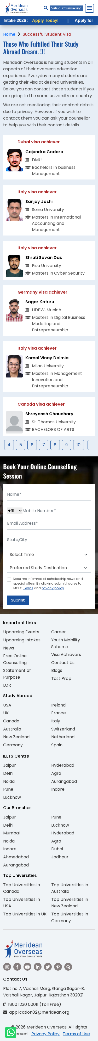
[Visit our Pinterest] (58, 967)
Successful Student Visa (47, 34)
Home (9, 34)
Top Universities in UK (25, 914)
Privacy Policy (45, 1034)
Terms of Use (76, 1034)
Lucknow (12, 797)
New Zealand (16, 737)
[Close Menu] (89, 8)
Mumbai (11, 833)
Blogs (56, 670)
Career (58, 632)
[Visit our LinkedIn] (38, 967)
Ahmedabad (16, 857)
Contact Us (62, 663)
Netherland (62, 737)
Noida (9, 781)
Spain (56, 745)
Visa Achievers (66, 655)
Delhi (8, 773)
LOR (7, 685)
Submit (18, 600)
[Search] (46, 8)
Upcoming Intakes (22, 640)
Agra (56, 773)
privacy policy (53, 588)
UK (6, 713)
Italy (55, 721)
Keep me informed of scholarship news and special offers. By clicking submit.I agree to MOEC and (48, 583)
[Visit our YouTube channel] (27, 967)
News (8, 648)
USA (7, 705)
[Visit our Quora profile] (68, 967)
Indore (58, 789)
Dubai (57, 849)
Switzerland (63, 729)
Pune (8, 789)
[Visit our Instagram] (7, 967)
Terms (28, 588)
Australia (12, 729)
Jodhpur (59, 857)
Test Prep (61, 678)
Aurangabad (64, 781)
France (58, 713)
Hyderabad (62, 765)
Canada (11, 721)
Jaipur (9, 765)
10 (78, 445)
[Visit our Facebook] (17, 967)
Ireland (58, 705)
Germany (13, 745)
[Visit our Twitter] (48, 967)
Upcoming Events (21, 632)
